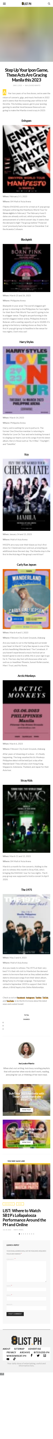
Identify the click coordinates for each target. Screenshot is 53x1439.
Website (9, 1304)
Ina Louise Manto (26, 1063)
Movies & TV (8, 1204)
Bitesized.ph (41, 1352)
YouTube (10, 1001)
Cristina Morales (31, 1136)
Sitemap (19, 1348)
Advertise (34, 1348)
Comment (10, 1259)
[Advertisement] (26, 1404)
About (6, 1348)
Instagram (30, 997)
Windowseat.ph (16, 1355)
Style (27, 1089)
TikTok (45, 997)
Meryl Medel (19, 1230)
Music (20, 1204)
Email (9, 1295)
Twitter (38, 997)
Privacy (11, 1352)
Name (9, 1285)
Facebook (21, 997)
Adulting (26, 1124)
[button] (19, 1234)
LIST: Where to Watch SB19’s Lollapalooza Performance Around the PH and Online (24, 1217)
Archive (25, 1352)
